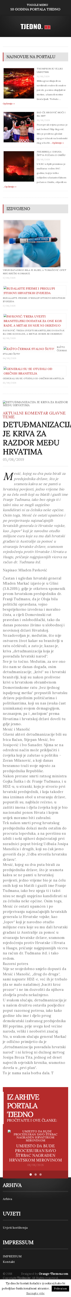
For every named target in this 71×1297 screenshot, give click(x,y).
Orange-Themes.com (53, 1273)
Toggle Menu (35, 7)
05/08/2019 (13, 459)
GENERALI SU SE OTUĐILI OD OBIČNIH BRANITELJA (33, 378)
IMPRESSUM (12, 1256)
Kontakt (9, 1262)
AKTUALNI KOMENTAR (25, 413)
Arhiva (7, 1199)
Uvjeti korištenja (15, 1227)
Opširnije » (9, 103)
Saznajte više (35, 1293)
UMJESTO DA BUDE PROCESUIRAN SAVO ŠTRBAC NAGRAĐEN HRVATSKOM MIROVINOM (35, 1153)
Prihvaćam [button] (60, 1288)
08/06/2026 (35, 1165)
